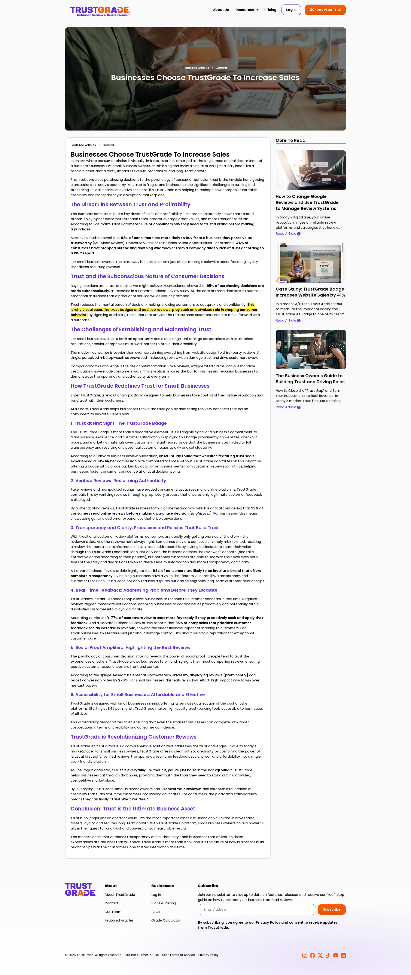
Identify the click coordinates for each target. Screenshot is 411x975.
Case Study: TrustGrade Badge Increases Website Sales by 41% (310, 292)
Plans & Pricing (163, 903)
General (222, 68)
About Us (221, 9)
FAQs (155, 911)
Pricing (270, 9)
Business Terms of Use (142, 955)
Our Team (112, 911)
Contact (111, 903)
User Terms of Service (178, 955)
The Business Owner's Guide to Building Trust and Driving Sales (310, 379)
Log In (156, 894)
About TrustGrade (119, 894)
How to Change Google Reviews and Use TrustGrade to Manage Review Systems (307, 202)
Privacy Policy (268, 922)
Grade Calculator (166, 920)
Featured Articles (196, 68)
